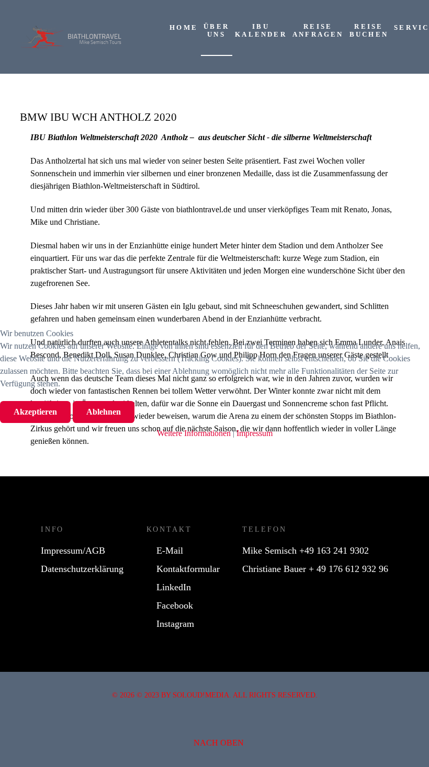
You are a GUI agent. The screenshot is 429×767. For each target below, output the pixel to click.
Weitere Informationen (194, 433)
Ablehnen (103, 411)
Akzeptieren (35, 411)
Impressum (254, 433)
